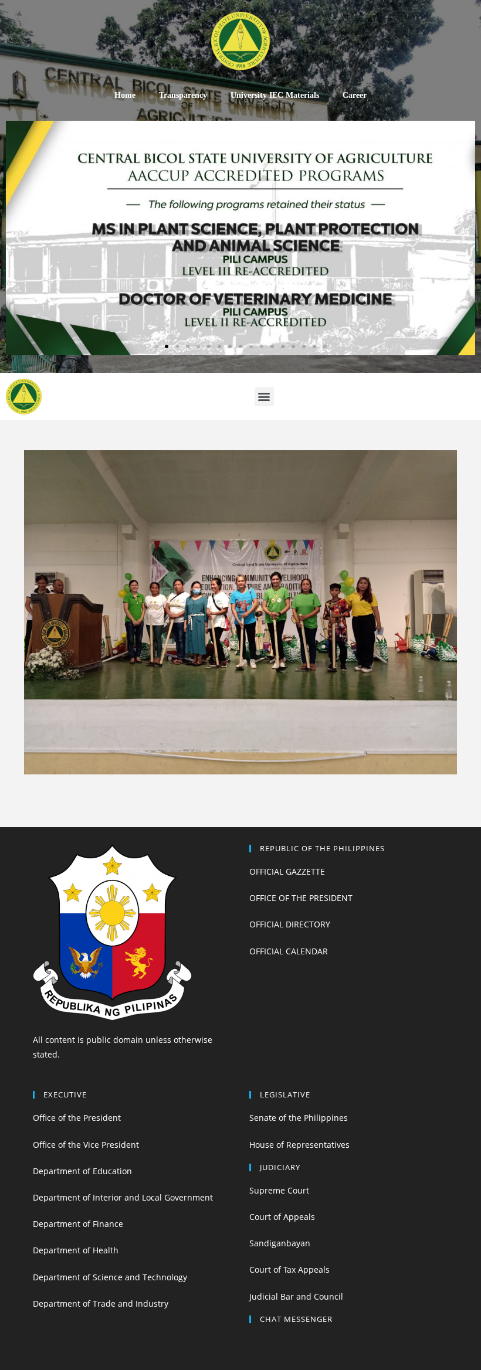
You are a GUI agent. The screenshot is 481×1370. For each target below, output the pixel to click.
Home (125, 95)
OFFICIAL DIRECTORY (289, 924)
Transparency (183, 95)
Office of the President (77, 1117)
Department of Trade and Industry (100, 1303)
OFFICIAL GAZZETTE (287, 871)
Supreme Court (279, 1190)
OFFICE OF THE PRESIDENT (301, 897)
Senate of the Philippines (298, 1117)
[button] (156, 346)
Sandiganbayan (279, 1243)
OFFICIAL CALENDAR (288, 951)
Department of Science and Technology (110, 1277)
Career (355, 95)
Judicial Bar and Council (296, 1296)
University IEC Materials (275, 95)
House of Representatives (299, 1144)
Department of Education (82, 1171)
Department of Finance (78, 1223)
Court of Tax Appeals (289, 1269)
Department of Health (75, 1250)
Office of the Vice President (86, 1144)
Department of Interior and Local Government (123, 1197)
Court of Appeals (282, 1216)
